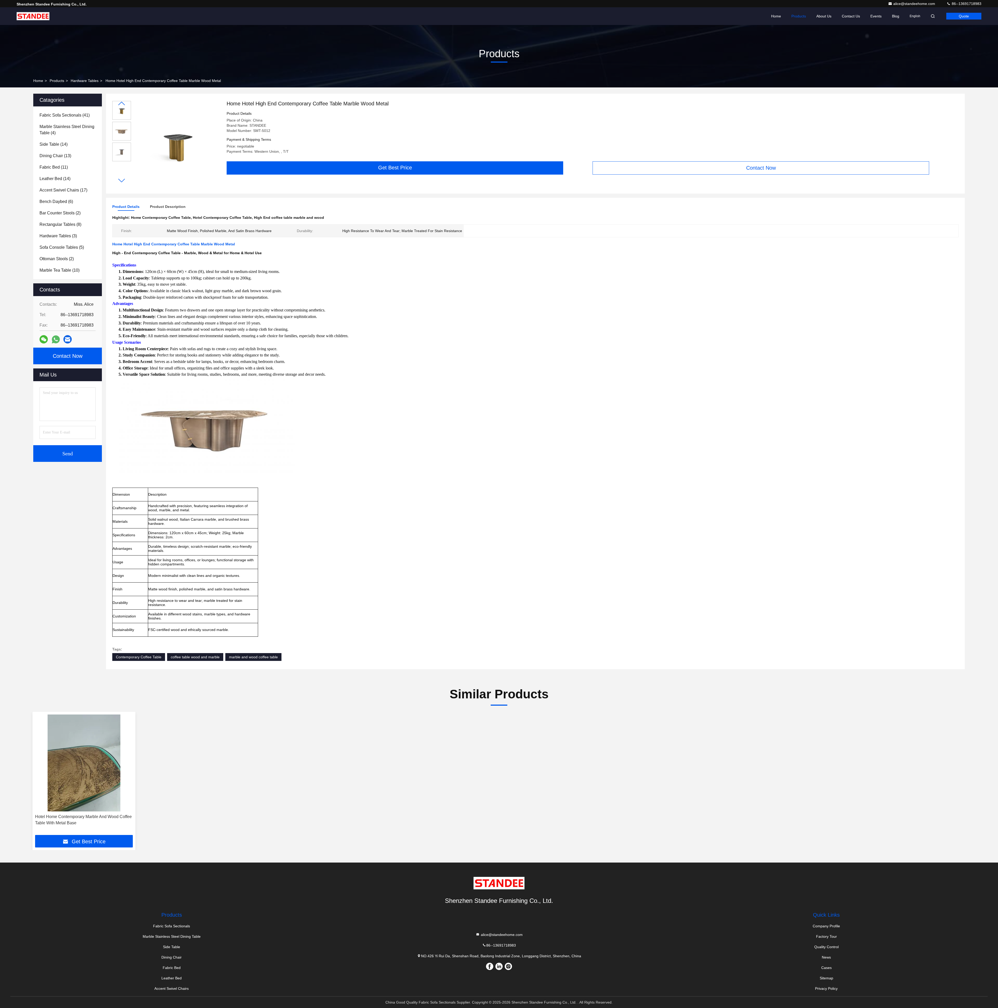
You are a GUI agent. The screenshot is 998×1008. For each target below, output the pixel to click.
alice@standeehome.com (914, 4)
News (826, 957)
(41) (65, 115)
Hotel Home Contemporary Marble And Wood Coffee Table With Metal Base (83, 819)
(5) (62, 247)
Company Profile (826, 926)
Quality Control (826, 947)
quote (964, 16)
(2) (60, 213)
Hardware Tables (85, 81)
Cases (826, 968)
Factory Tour (826, 936)
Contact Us (851, 16)
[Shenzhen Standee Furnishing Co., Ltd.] (33, 16)
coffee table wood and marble (195, 657)
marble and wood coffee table (253, 657)
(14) (54, 144)
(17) (63, 190)
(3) (58, 236)
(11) (54, 167)
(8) (60, 224)
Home (776, 16)
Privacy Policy (826, 988)
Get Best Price (395, 167)
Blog (895, 16)
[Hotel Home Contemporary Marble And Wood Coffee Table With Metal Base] (84, 763)
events (876, 16)
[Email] (67, 339)
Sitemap (826, 978)
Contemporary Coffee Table (138, 657)
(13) (55, 156)
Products (798, 16)
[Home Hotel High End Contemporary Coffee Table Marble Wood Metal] (176, 143)
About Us (823, 16)
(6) (56, 201)
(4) (67, 129)
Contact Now (761, 168)
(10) (60, 270)
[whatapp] (55, 339)
